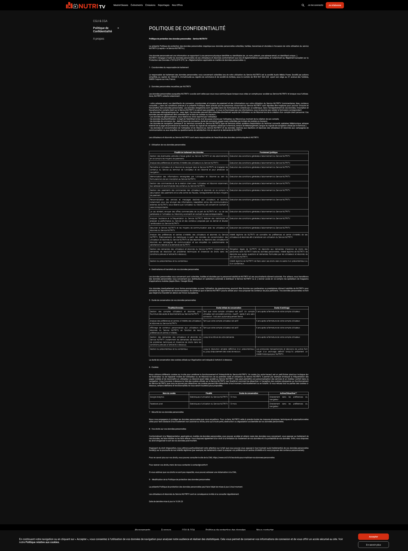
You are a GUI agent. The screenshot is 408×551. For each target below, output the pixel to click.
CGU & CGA (100, 21)
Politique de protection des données (226, 529)
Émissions (150, 5)
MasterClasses (120, 5)
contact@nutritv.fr (200, 465)
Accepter (373, 536)
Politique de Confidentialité (102, 29)
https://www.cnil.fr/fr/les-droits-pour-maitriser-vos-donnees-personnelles (244, 457)
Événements (137, 5)
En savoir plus (373, 545)
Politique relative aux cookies (42, 542)
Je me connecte (315, 5)
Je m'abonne (334, 5)
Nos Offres (177, 5)
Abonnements (142, 529)
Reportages (163, 5)
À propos (166, 529)
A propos (98, 38)
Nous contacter (264, 529)
